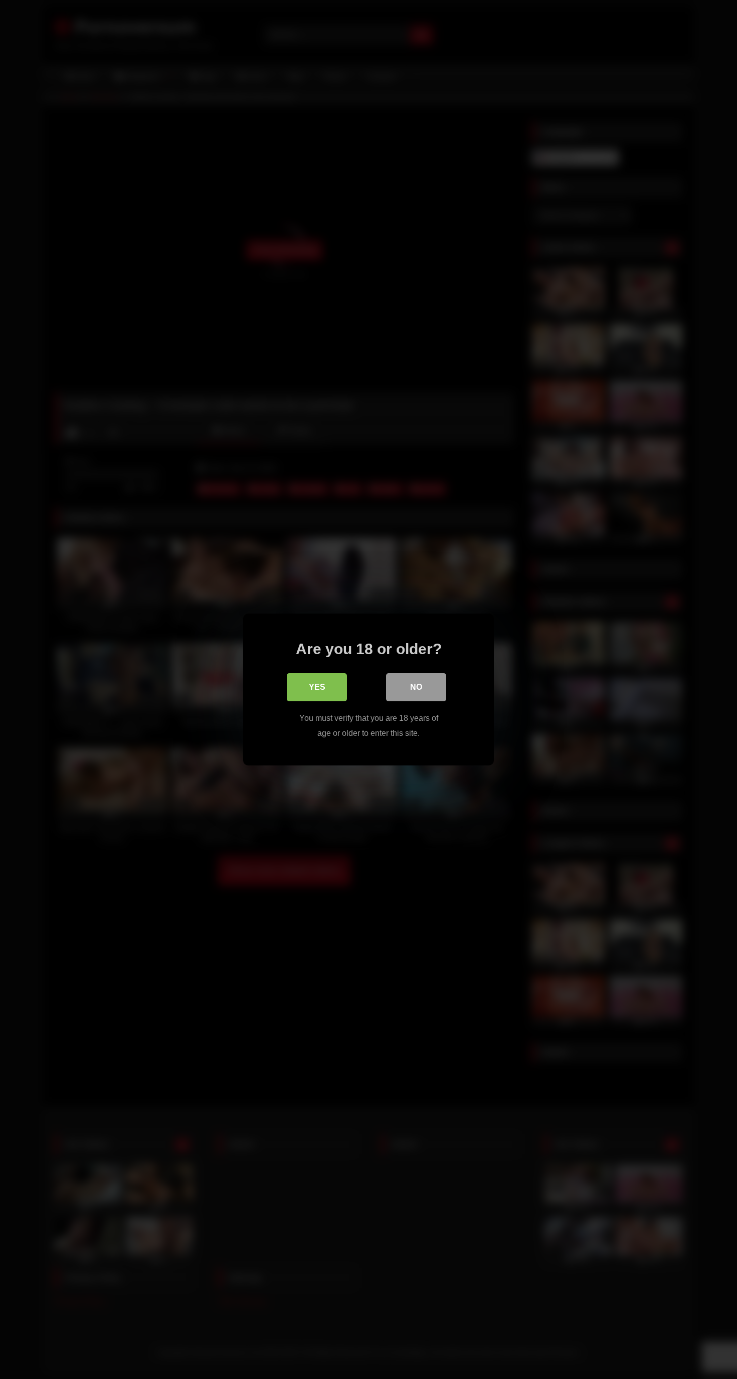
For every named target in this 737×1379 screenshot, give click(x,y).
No (416, 687)
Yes (317, 687)
